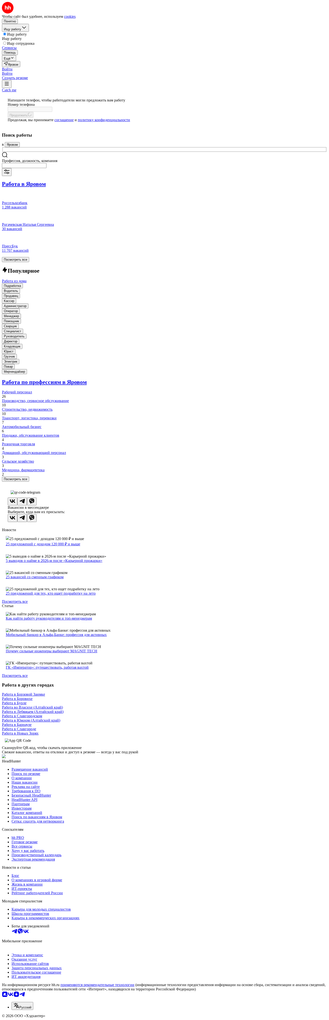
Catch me (9, 90)
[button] (7, 69)
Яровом (12, 144)
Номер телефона (21, 104)
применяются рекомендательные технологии (97, 985)
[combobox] (24, 165)
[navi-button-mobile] (7, 84)
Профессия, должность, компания (29, 161)
